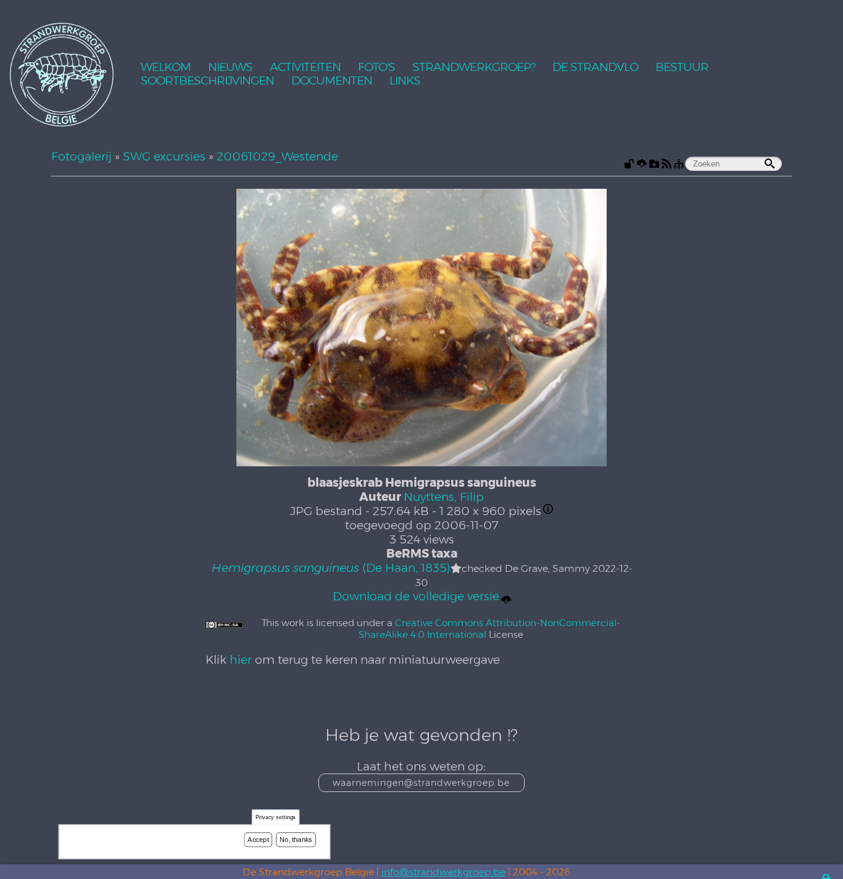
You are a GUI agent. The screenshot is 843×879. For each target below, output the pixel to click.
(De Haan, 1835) (331, 568)
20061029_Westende (277, 156)
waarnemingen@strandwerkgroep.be (421, 782)
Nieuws (230, 67)
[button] (456, 569)
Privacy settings (275, 817)
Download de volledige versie (416, 596)
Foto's (376, 67)
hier (241, 660)
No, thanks (296, 839)
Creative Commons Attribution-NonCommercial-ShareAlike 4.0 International (489, 628)
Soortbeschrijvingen (207, 81)
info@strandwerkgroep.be (443, 872)
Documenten (331, 81)
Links (404, 81)
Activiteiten (305, 67)
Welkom (166, 67)
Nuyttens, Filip (444, 497)
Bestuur (681, 67)
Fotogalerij (81, 156)
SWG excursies (164, 156)
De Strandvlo (595, 67)
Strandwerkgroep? (473, 67)
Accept (257, 839)
